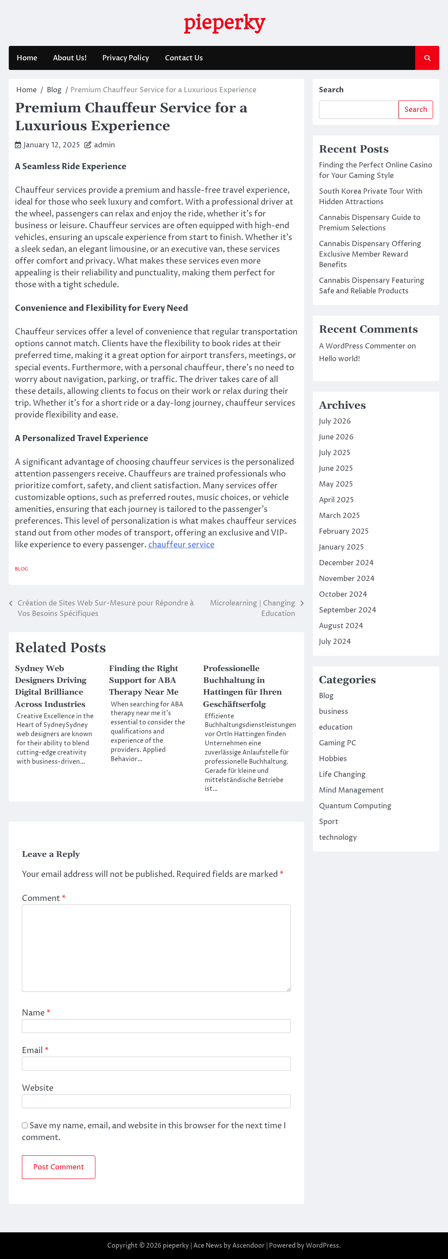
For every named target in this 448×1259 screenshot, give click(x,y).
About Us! (70, 58)
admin (104, 145)
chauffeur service (181, 544)
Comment (44, 898)
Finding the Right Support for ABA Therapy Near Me (143, 680)
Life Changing (342, 774)
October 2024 (343, 594)
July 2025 (334, 453)
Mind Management (351, 790)
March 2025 (339, 516)
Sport (328, 822)
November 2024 (346, 579)
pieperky (224, 22)
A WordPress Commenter (362, 346)
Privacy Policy (125, 58)
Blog (21, 569)
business (333, 711)
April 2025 (336, 500)
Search (331, 90)
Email (35, 1050)
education (336, 727)
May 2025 (336, 484)
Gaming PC (337, 743)
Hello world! (339, 359)
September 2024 (347, 610)
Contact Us (184, 58)
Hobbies (333, 759)
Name (36, 1013)
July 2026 (335, 421)
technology (338, 837)
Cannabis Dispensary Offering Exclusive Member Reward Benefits (370, 254)
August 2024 (341, 626)
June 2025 (336, 468)
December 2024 (346, 563)
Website (37, 1088)
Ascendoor (248, 1246)
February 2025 (344, 531)
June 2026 (336, 437)
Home (27, 58)
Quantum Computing (355, 806)
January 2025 (341, 547)
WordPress (322, 1246)
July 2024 (335, 642)
